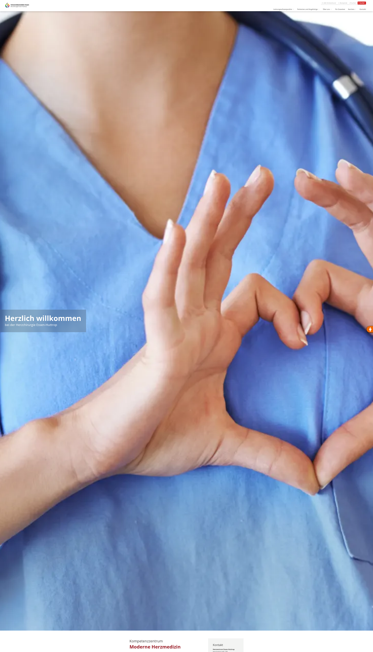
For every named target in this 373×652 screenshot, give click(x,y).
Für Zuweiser (340, 9)
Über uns (326, 9)
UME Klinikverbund (329, 3)
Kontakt (363, 9)
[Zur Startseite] (15, 6)
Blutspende (343, 3)
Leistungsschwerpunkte (282, 9)
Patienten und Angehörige (307, 9)
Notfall (362, 3)
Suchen (353, 3)
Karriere (351, 9)
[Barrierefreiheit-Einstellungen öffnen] (370, 329)
